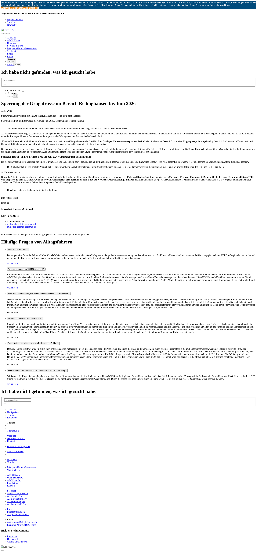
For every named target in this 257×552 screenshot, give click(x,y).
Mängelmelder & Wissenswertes (22, 48)
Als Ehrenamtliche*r (16, 498)
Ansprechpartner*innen (18, 514)
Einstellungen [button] (16, 8)
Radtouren (12, 417)
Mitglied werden (15, 19)
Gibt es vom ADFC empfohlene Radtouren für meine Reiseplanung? (37, 370)
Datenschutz (13, 539)
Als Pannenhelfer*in (16, 504)
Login (10, 56)
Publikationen (13, 483)
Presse (10, 53)
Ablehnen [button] (5, 8)
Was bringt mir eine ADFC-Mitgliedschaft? (26, 269)
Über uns (11, 43)
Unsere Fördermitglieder (18, 446)
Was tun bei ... (14, 470)
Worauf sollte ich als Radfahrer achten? (25, 318)
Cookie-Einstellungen (17, 541)
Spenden (11, 22)
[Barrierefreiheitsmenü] (2, 33)
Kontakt (11, 441)
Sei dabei (11, 51)
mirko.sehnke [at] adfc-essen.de (22, 224)
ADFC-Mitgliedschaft (17, 493)
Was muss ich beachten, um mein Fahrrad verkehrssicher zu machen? (38, 294)
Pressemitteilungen (16, 512)
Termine (11, 415)
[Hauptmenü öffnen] (8, 33)
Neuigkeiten (13, 412)
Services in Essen (15, 45)
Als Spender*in (14, 496)
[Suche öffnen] (5, 33)
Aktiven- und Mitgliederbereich (22, 522)
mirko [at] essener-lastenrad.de (21, 226)
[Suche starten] (5, 84)
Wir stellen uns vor (16, 438)
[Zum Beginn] (2, 550)
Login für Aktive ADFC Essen (21, 525)
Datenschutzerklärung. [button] (220, 5)
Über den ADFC (15, 477)
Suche (10, 64)
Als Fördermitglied (16, 501)
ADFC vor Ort (14, 480)
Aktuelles (11, 37)
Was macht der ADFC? (18, 250)
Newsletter (12, 25)
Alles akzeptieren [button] (31, 8)
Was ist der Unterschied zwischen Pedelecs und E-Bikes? (33, 343)
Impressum (12, 536)
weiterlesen (12, 263)
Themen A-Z (13, 430)
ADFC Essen (13, 40)
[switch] (23, 91)
